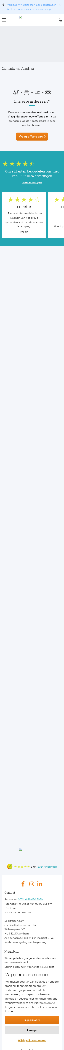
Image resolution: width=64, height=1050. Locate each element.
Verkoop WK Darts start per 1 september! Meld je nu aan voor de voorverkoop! (32, 7)
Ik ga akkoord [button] (32, 1019)
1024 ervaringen (47, 866)
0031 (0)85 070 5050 (30, 899)
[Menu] (5, 20)
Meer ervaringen (32, 182)
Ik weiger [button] (32, 1030)
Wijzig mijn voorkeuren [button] (32, 1040)
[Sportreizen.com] (32, 20)
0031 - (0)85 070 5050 (59, 20)
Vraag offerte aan (31, 136)
